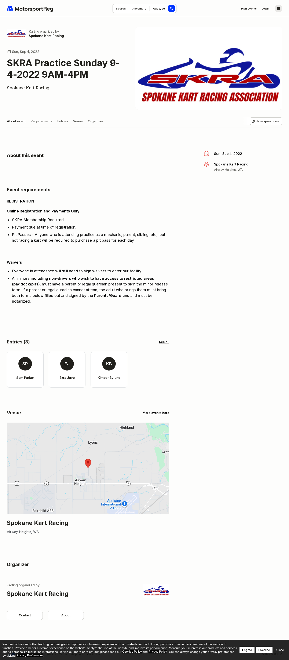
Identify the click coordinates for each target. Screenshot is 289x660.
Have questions (267, 121)
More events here (156, 413)
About (65, 615)
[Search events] (171, 8)
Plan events (249, 8)
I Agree (247, 650)
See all (164, 342)
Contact (25, 615)
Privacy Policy (158, 651)
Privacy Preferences (30, 655)
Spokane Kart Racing (46, 36)
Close (280, 650)
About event (16, 121)
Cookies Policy (132, 651)
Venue (78, 121)
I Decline (264, 650)
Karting (34, 31)
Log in (266, 8)
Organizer (95, 121)
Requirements (41, 121)
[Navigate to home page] (30, 8)
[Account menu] (278, 8)
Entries (62, 121)
